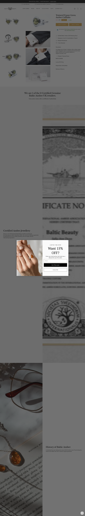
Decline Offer (55, 269)
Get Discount (55, 265)
